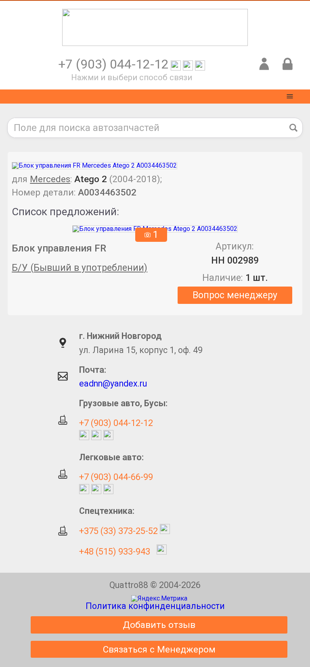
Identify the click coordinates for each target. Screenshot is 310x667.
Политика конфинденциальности (155, 606)
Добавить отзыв (159, 624)
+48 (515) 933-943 (114, 551)
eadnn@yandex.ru (113, 383)
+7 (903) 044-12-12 (116, 423)
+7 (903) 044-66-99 (116, 477)
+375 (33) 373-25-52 (118, 531)
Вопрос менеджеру (235, 295)
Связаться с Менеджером (159, 649)
